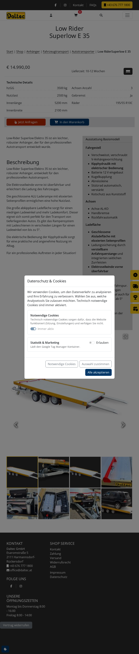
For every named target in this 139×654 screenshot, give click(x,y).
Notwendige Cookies (62, 364)
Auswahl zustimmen (95, 364)
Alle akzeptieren (98, 372)
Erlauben (102, 343)
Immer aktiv (46, 329)
